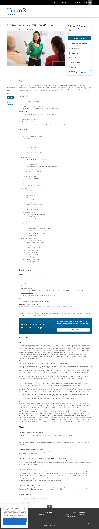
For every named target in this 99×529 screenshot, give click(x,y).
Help (67, 517)
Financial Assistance (70, 516)
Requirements (11, 87)
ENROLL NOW (79, 38)
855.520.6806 (10, 104)
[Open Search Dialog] (90, 2)
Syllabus (9, 84)
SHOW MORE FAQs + (24, 502)
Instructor (10, 90)
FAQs (8, 93)
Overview (9, 81)
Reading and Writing (25, 19)
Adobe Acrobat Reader (27, 293)
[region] (14, 516)
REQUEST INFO (85, 72)
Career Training (40, 514)
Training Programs (15, 19)
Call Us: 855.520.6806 (86, 20)
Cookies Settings (15, 523)
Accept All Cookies (14, 520)
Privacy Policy (52, 525)
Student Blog (81, 514)
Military (67, 514)
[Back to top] (49, 512)
